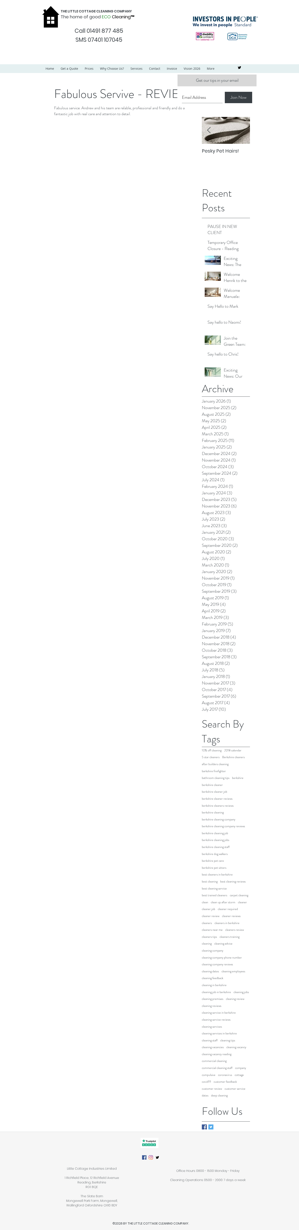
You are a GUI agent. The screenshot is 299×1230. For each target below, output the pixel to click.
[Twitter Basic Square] (210, 1126)
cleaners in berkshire (227, 923)
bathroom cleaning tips (215, 778)
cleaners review (234, 930)
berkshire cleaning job (215, 833)
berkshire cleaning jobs (215, 840)
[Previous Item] (209, 130)
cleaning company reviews (217, 964)
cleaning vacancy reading (216, 1054)
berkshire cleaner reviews (217, 799)
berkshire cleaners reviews (218, 806)
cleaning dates (210, 971)
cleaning (207, 944)
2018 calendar (232, 750)
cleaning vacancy (236, 1047)
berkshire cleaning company (218, 819)
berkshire (237, 778)
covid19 (206, 1082)
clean (205, 902)
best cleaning (210, 881)
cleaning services (212, 1027)
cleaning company (212, 951)
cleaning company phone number (222, 958)
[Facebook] (144, 1157)
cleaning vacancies (213, 1047)
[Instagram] (151, 1157)
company (240, 1068)
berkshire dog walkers (215, 854)
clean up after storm (223, 902)
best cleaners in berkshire (217, 874)
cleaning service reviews (216, 1020)
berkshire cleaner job (214, 792)
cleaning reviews (211, 1006)
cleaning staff (210, 1040)
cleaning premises (212, 999)
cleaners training (229, 937)
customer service (235, 1089)
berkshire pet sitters (214, 868)
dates (205, 1095)
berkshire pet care (213, 861)
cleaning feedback (212, 978)
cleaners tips (209, 937)
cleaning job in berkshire (216, 992)
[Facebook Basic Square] (204, 1126)
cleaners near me (212, 930)
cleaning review (235, 999)
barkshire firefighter (214, 771)
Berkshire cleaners (233, 757)
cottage (239, 1075)
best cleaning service (214, 888)
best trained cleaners (214, 895)
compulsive (208, 1075)
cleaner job (208, 909)
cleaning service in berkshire (219, 1013)
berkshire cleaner (212, 785)
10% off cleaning (212, 750)
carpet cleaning (239, 895)
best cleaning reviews (233, 881)
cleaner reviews (231, 916)
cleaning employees (233, 971)
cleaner (242, 902)
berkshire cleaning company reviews (223, 826)
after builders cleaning (215, 764)
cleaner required (228, 909)
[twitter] (239, 67)
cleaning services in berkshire (219, 1033)
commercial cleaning (214, 1061)
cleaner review (210, 916)
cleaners (207, 923)
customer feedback (225, 1082)
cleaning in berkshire (214, 985)
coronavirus (225, 1075)
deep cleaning (219, 1095)
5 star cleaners (211, 757)
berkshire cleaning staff (216, 847)
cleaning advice (223, 944)
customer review (212, 1089)
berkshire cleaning (213, 812)
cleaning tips (227, 1040)
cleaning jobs (241, 992)
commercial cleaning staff (217, 1068)
